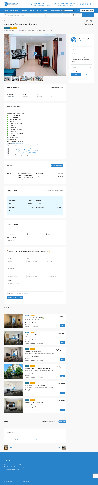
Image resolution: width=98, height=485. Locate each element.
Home (6, 10)
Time (47, 258)
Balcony (12, 234)
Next (59, 447)
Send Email (76, 75)
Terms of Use (26, 293)
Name (8, 273)
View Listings (80, 41)
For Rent (7, 27)
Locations (32, 10)
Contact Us (45, 10)
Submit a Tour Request (15, 297)
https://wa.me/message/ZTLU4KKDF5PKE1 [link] (27, 151)
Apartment (12, 21)
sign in (18, 439)
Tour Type (9, 258)
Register (37, 439)
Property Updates (14, 10)
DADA (27, 326)
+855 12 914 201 (39, 3)
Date (27, 258)
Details (62, 325)
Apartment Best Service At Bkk (33, 351)
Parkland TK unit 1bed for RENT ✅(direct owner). (38, 318)
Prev (11, 447)
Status (67, 15)
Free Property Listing (87, 10)
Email (47, 273)
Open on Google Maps (57, 165)
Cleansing (12, 241)
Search (88, 15)
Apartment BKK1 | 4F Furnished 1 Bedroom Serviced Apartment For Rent (44, 368)
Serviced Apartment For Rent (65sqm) (35, 385)
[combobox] (54, 15)
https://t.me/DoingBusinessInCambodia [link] (25, 149)
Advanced (77, 15)
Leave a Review (62, 421)
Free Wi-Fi (31, 234)
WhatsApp (82, 79)
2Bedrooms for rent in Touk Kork (34, 402)
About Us (39, 10)
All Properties (24, 10)
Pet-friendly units (52, 234)
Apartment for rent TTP (31, 335)
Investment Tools (55, 10)
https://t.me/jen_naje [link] (17, 143)
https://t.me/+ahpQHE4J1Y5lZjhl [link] (28, 153)
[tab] (56, 39)
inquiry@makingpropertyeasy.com (42, 5)
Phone (28, 273)
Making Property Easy (30, 343)
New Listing (14, 27)
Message (9, 280)
